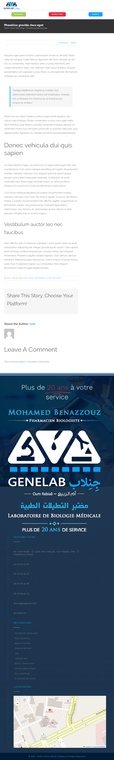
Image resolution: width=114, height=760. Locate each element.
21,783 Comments (53, 278)
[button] (59, 721)
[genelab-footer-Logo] (54, 410)
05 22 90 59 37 (21, 573)
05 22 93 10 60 (21, 564)
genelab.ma (20, 613)
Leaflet (88, 746)
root (8, 278)
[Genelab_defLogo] (12, 3)
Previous (63, 42)
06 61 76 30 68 (21, 583)
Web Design (39, 278)
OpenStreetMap (99, 746)
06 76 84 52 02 (21, 593)
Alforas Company (57, 756)
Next (73, 42)
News (31, 278)
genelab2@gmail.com (25, 603)
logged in (23, 361)
